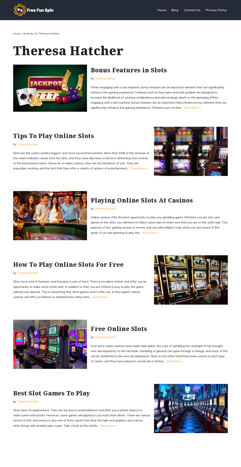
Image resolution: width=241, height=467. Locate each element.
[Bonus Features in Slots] (50, 88)
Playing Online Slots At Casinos (142, 200)
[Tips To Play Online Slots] (191, 151)
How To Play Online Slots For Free (68, 264)
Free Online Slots (119, 329)
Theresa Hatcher (105, 78)
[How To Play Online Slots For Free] (191, 279)
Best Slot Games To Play (51, 393)
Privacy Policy (216, 10)
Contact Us (192, 10)
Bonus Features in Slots (129, 70)
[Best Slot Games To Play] (191, 408)
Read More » (192, 107)
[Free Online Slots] (50, 344)
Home (161, 10)
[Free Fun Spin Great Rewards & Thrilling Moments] (35, 10)
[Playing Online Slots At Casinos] (50, 215)
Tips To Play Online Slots (53, 136)
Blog (175, 10)
